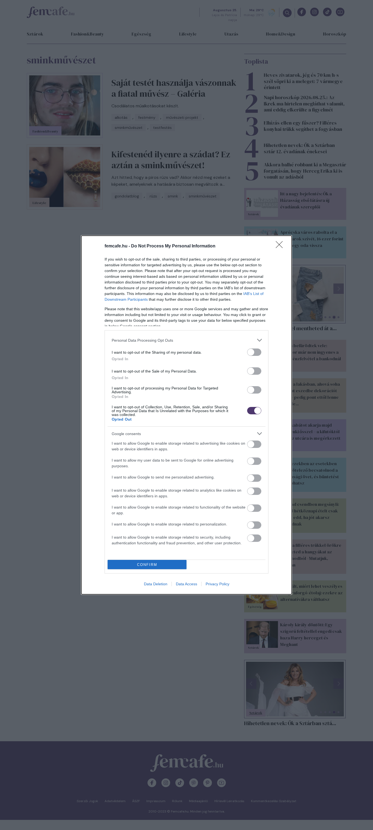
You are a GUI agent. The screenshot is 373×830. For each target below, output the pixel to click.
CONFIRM (147, 565)
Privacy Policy (217, 584)
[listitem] (186, 340)
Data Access (186, 584)
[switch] (254, 352)
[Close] (281, 246)
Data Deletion (155, 584)
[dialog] (186, 415)
